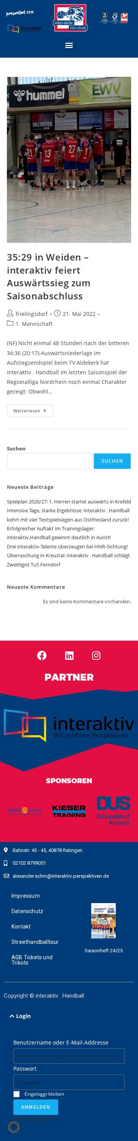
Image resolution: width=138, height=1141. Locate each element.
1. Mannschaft (34, 323)
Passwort (24, 1068)
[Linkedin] (69, 655)
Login (23, 1016)
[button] (69, 44)
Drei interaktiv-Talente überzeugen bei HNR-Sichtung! (67, 546)
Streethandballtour (35, 942)
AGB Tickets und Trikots (32, 960)
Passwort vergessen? (35, 1119)
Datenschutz (27, 911)
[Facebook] (41, 655)
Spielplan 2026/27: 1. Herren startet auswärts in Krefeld (69, 501)
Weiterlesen (33, 409)
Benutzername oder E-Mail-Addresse (60, 1042)
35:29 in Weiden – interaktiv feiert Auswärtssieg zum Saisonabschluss (49, 276)
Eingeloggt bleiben (43, 1094)
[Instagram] (96, 655)
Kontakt (21, 926)
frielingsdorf (32, 313)
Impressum (26, 896)
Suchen (16, 448)
